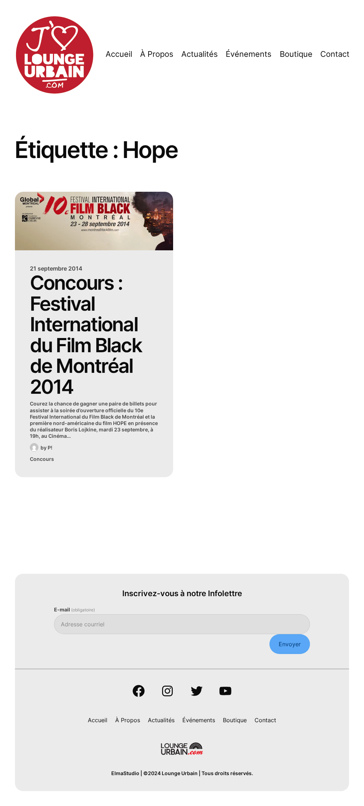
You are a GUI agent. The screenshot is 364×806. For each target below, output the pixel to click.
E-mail (74, 609)
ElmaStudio (125, 773)
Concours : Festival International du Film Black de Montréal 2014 (85, 334)
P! (50, 448)
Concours (42, 459)
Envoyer (290, 644)
